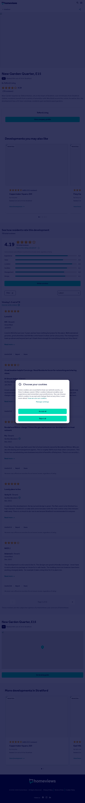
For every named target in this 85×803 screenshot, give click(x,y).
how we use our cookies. (37, 398)
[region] (42, 401)
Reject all (42, 418)
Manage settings (42, 402)
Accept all (42, 411)
